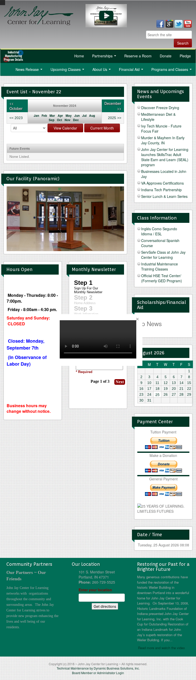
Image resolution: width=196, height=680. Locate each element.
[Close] (137, 319)
